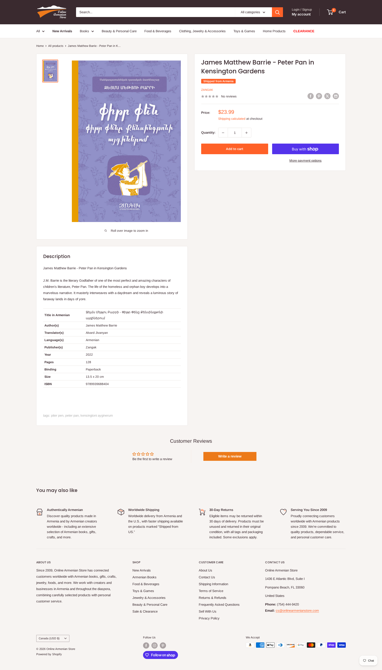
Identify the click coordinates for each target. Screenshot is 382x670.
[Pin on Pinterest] (319, 96)
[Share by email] (336, 96)
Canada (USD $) (49, 638)
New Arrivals (141, 570)
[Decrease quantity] (223, 132)
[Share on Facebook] (311, 96)
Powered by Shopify (49, 654)
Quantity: (208, 133)
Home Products (274, 31)
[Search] (277, 12)
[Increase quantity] (246, 132)
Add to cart (234, 149)
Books (84, 31)
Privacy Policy (209, 618)
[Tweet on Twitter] (327, 96)
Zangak (207, 89)
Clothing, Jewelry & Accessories (202, 31)
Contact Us (207, 577)
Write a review (229, 456)
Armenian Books (144, 577)
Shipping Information (213, 584)
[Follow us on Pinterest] (163, 645)
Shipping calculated (231, 119)
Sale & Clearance (145, 611)
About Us (205, 570)
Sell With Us (207, 611)
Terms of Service (211, 591)
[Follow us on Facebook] (146, 645)
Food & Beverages (157, 31)
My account (301, 14)
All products (55, 45)
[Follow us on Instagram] (154, 645)
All (38, 31)
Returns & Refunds (212, 598)
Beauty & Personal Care (119, 31)
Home (40, 45)
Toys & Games (244, 31)
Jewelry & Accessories (149, 598)
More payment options (305, 161)
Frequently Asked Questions (219, 604)
